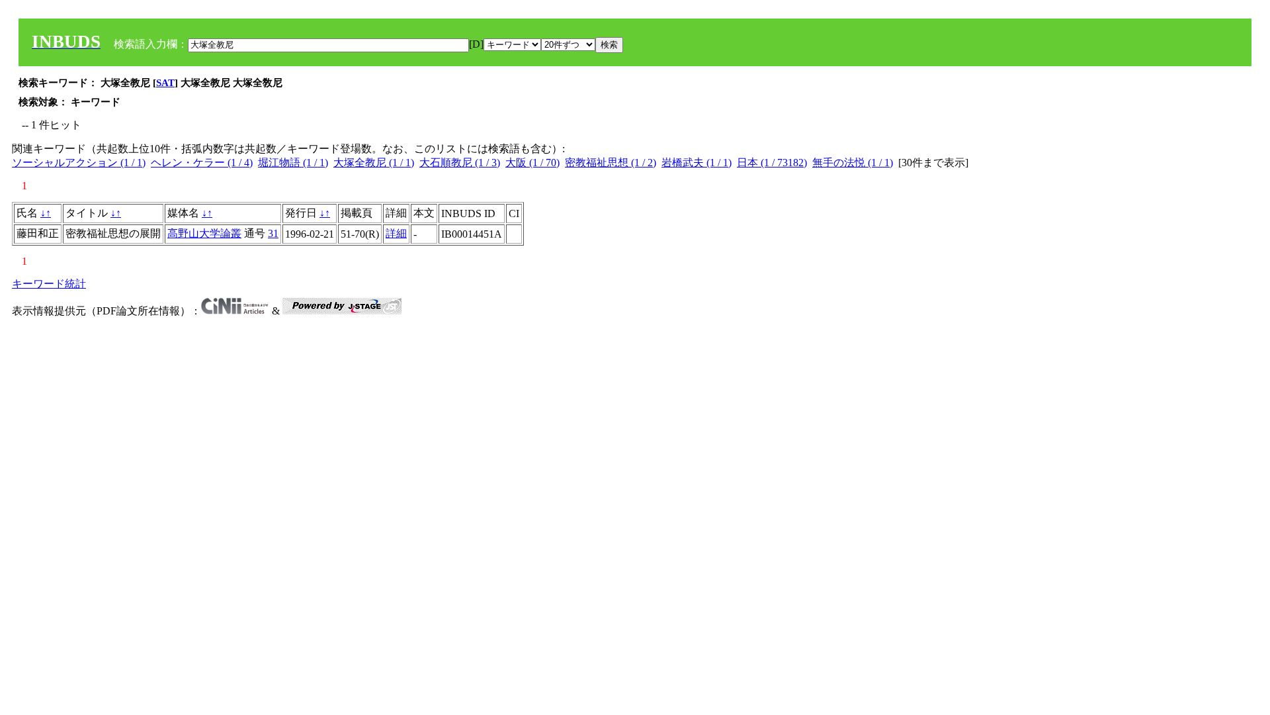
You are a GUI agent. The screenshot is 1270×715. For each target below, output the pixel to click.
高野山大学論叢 (204, 233)
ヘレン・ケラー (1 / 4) (202, 162)
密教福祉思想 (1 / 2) (610, 162)
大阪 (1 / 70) (532, 162)
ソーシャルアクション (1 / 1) (79, 162)
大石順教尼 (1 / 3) (459, 162)
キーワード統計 (49, 283)
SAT (165, 82)
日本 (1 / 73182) (772, 162)
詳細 (396, 233)
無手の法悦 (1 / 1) (852, 162)
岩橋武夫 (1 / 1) (696, 162)
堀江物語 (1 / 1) (293, 162)
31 (273, 233)
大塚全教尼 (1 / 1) (373, 162)
